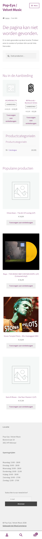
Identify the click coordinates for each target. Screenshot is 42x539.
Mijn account (7, 535)
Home (7, 18)
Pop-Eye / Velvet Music (12, 7)
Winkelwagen (32, 533)
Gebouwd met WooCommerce (14, 526)
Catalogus (13, 150)
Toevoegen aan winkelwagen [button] (11, 118)
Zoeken (21, 535)
